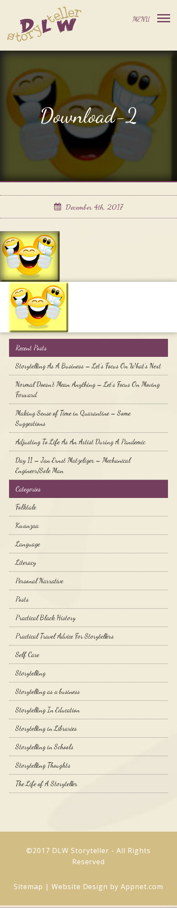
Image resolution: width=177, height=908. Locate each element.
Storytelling (30, 673)
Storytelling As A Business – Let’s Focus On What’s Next (88, 366)
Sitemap (28, 886)
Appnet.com (142, 886)
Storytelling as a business (47, 691)
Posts (22, 599)
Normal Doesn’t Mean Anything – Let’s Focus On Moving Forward (87, 389)
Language (27, 544)
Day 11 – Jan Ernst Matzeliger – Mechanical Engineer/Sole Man (73, 465)
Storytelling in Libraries (46, 728)
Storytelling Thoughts (42, 765)
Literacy (25, 562)
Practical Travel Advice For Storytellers (64, 636)
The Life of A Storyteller (46, 783)
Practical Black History (45, 617)
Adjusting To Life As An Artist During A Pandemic (80, 441)
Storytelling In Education (47, 710)
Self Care (27, 654)
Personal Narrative (39, 580)
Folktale (25, 507)
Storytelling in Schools (44, 746)
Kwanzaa (27, 525)
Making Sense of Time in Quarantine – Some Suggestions (73, 418)
